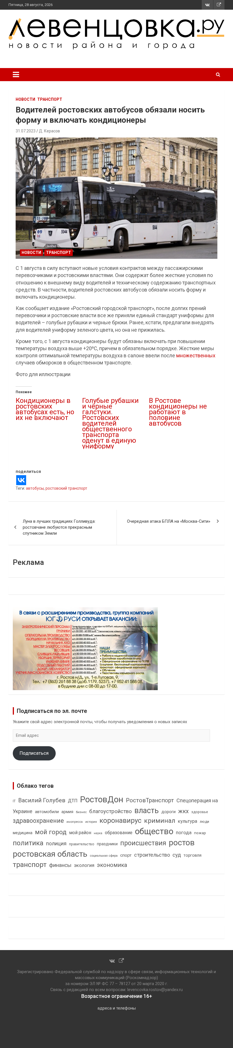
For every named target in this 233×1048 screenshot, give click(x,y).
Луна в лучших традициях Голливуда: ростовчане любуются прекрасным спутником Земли (59, 527)
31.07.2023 (26, 131)
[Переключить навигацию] (16, 74)
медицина (22, 832)
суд (176, 855)
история (91, 822)
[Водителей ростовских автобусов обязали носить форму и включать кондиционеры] (116, 198)
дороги (168, 811)
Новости (25, 99)
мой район (80, 832)
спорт (126, 855)
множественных (195, 355)
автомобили (47, 811)
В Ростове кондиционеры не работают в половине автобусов (178, 412)
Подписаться (34, 753)
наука (98, 833)
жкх (183, 811)
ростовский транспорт (66, 488)
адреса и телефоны (116, 1008)
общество (154, 831)
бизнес (81, 812)
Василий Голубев (41, 800)
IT (14, 801)
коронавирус (120, 821)
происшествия (143, 843)
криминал (159, 821)
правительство (81, 844)
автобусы (35, 488)
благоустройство (110, 811)
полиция (56, 843)
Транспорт (49, 99)
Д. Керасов (49, 131)
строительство (152, 855)
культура (187, 821)
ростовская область (50, 854)
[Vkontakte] (21, 480)
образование (118, 832)
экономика (112, 865)
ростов (182, 842)
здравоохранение (38, 820)
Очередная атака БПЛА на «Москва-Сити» (168, 521)
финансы (60, 865)
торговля (192, 855)
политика (28, 843)
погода (184, 832)
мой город (50, 832)
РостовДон (101, 799)
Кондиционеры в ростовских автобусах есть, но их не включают (45, 409)
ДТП (73, 800)
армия (67, 811)
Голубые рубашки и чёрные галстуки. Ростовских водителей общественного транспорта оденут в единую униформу (110, 423)
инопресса (74, 822)
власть (146, 810)
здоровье (199, 812)
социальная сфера (104, 856)
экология (84, 865)
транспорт (30, 864)
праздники (107, 843)
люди (204, 821)
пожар (200, 832)
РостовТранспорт (150, 800)
